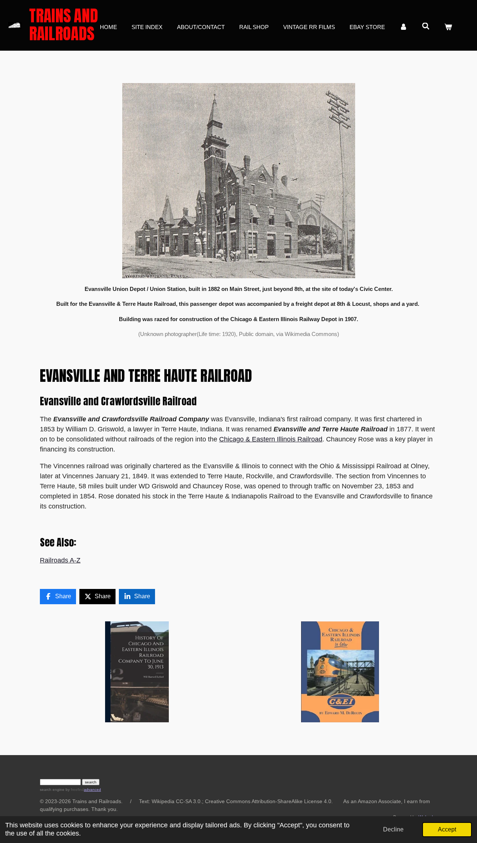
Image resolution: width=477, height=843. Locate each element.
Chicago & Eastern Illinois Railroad (270, 439)
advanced (92, 789)
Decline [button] (393, 829)
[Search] (425, 26)
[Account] (403, 27)
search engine (52, 789)
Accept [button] (447, 829)
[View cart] (448, 27)
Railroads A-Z (60, 560)
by (74, 789)
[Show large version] (238, 180)
